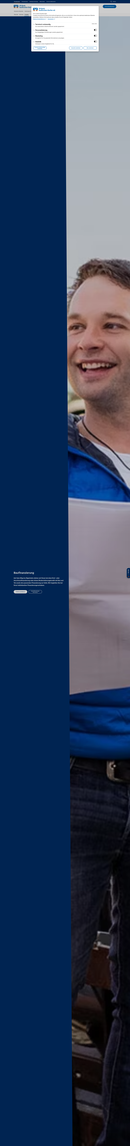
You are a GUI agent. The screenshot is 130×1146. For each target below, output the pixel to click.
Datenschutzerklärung (39, 19)
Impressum (50, 19)
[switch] (95, 30)
